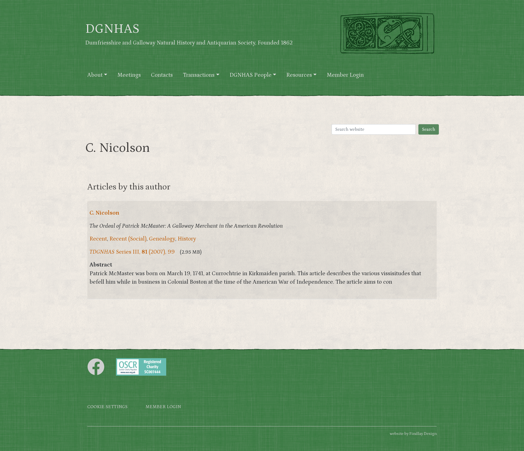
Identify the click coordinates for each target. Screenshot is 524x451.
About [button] (95, 75)
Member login (163, 407)
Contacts (162, 75)
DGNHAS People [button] (251, 75)
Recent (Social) (128, 239)
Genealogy (162, 239)
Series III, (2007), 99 (132, 252)
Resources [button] (299, 75)
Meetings (129, 75)
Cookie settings (107, 407)
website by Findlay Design (413, 433)
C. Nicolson (104, 213)
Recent (98, 239)
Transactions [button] (199, 75)
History (187, 239)
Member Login (345, 75)
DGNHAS (112, 29)
